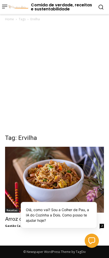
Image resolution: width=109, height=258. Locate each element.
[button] (92, 241)
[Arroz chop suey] (54, 180)
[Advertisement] (54, 79)
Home (9, 19)
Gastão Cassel (15, 226)
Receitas (12, 210)
